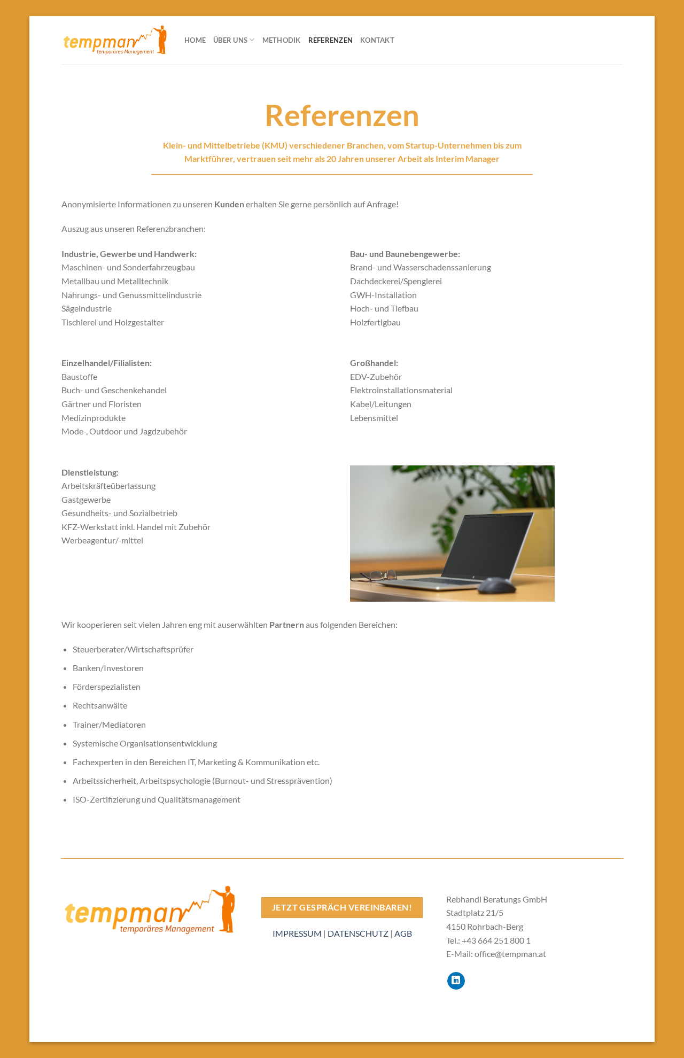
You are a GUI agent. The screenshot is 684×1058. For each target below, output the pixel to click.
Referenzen (330, 40)
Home (195, 40)
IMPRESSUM (297, 933)
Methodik (281, 40)
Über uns (230, 40)
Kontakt (377, 40)
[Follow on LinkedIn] (456, 981)
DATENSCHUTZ (358, 933)
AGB (403, 933)
